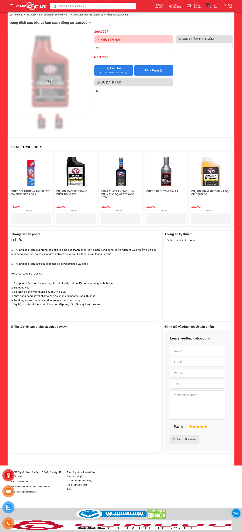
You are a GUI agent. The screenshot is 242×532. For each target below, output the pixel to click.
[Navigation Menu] (11, 6)
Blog (69, 489)
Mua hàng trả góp (75, 476)
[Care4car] (32, 6)
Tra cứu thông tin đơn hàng (79, 480)
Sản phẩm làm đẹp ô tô (51, 14)
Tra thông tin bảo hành (77, 484)
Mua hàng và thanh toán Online (81, 472)
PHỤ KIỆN (31, 14)
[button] (54, 6)
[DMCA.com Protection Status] (156, 518)
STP (68, 14)
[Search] (54, 6)
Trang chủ (17, 14)
